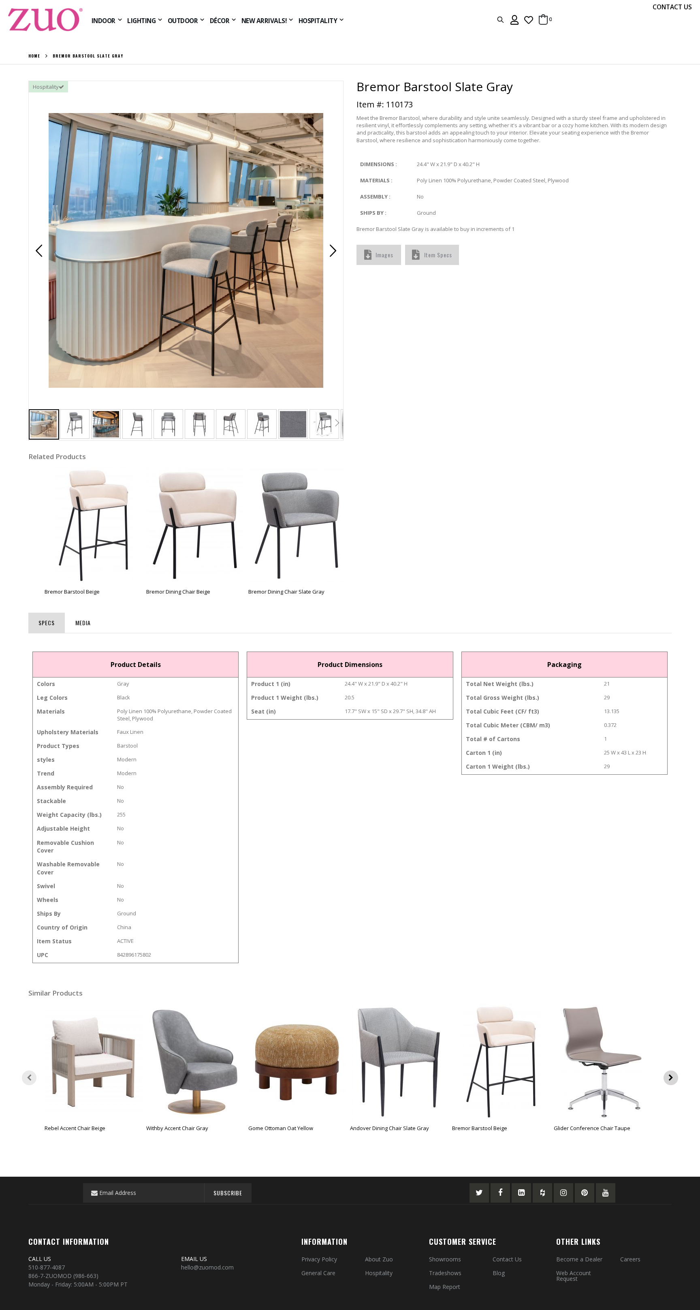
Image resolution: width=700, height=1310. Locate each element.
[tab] (46, 621)
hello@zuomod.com (208, 1267)
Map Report (444, 1287)
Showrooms (445, 1259)
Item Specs (438, 254)
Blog (499, 1273)
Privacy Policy (319, 1259)
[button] (528, 19)
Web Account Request (573, 1275)
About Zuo (379, 1259)
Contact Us (507, 1259)
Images (384, 254)
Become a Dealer (579, 1259)
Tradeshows (445, 1273)
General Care (318, 1273)
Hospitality (379, 1273)
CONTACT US (672, 6)
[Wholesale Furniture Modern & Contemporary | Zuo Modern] (45, 19)
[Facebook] (500, 1193)
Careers (630, 1259)
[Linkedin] (521, 1193)
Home (34, 56)
